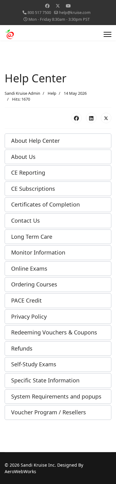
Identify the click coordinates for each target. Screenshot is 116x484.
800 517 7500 (39, 12)
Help (52, 93)
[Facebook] (47, 6)
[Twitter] (58, 6)
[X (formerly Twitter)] (106, 118)
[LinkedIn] (91, 118)
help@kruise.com (75, 12)
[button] (58, 140)
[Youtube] (68, 6)
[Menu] (107, 34)
